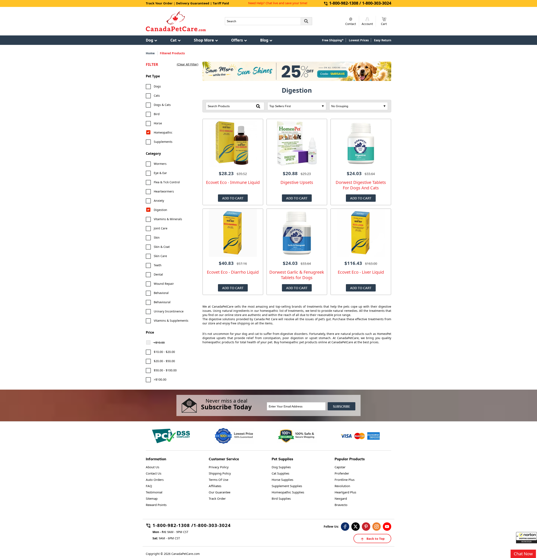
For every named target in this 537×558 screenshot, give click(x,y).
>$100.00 (160, 379)
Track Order (217, 498)
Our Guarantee (219, 492)
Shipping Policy (220, 473)
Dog (149, 40)
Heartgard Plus (345, 492)
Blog (264, 40)
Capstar (340, 467)
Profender (342, 473)
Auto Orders (155, 479)
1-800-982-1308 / (172, 525)
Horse (158, 123)
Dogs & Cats (162, 105)
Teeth (158, 265)
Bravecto (341, 505)
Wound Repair (164, 284)
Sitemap (152, 498)
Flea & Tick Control (167, 182)
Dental (158, 274)
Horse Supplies (282, 479)
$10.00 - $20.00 (164, 352)
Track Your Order (159, 3)
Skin (157, 237)
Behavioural (162, 302)
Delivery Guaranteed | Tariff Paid (202, 3)
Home (150, 53)
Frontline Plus (345, 479)
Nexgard (341, 498)
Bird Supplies (281, 498)
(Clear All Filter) (187, 64)
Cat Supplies (280, 473)
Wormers (160, 164)
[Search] (306, 21)
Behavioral (161, 293)
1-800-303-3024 (212, 525)
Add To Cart (233, 198)
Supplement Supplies (287, 486)
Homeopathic (163, 132)
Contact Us (153, 473)
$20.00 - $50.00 (164, 361)
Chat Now (523, 554)
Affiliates (215, 486)
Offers (237, 40)
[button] (526, 537)
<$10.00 (159, 343)
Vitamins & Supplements (171, 321)
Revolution (342, 486)
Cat (173, 40)
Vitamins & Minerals (168, 219)
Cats (157, 96)
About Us (152, 467)
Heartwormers (164, 191)
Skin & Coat (162, 247)
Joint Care (160, 228)
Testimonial (154, 492)
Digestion (160, 210)
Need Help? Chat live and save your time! (277, 3)
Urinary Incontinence (169, 311)
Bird (157, 114)
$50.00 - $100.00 (165, 370)
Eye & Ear (160, 173)
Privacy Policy (219, 467)
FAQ (149, 486)
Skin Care (160, 256)
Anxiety (159, 201)
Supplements (163, 142)
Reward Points (156, 505)
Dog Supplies (281, 467)
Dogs (157, 86)
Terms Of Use (218, 479)
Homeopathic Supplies (288, 492)
